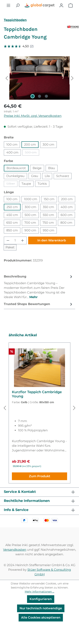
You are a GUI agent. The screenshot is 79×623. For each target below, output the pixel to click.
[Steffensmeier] (71, 34)
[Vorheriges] (7, 78)
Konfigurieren (41, 599)
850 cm (12, 230)
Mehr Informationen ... (39, 591)
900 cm (30, 230)
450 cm (12, 215)
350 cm (48, 207)
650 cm (12, 222)
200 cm (30, 144)
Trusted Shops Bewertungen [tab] (27, 304)
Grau (34, 176)
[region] (39, 78)
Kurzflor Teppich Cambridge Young (37, 394)
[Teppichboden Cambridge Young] (39, 78)
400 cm (12, 152)
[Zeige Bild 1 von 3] (32, 96)
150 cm (49, 199)
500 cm (32, 153)
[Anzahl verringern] (8, 240)
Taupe (26, 183)
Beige (37, 168)
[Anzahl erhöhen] (23, 240)
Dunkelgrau (15, 176)
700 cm (30, 222)
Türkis (42, 183)
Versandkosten (14, 549)
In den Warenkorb (51, 240)
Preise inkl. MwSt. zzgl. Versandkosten (33, 116)
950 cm (48, 230)
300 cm (48, 144)
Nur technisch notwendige (41, 608)
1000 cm (30, 199)
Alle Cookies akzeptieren (40, 617)
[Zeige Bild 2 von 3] (39, 96)
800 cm (66, 222)
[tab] (38, 286)
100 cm (11, 144)
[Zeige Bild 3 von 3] (46, 96)
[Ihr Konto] (61, 5)
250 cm (12, 207)
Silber (11, 184)
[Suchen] (17, 5)
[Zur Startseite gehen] (39, 5)
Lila (47, 176)
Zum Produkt (39, 476)
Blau (51, 168)
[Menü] (8, 5)
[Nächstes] (72, 78)
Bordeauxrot (16, 168)
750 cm (48, 222)
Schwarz (62, 176)
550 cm (48, 215)
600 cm (66, 215)
